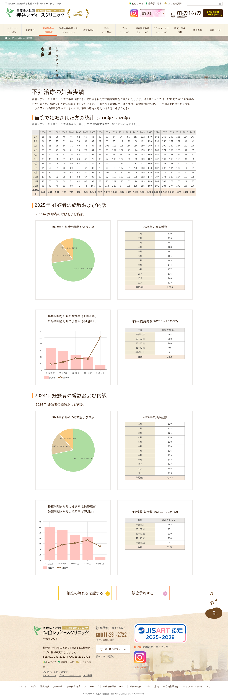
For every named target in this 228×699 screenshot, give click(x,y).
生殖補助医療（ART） (114, 686)
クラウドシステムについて (161, 30)
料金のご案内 (106, 30)
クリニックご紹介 (27, 686)
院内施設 (30, 30)
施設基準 (87, 675)
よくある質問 (175, 3)
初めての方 (137, 3)
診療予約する (143, 593)
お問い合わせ (61, 671)
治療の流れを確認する (85, 593)
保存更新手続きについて (142, 30)
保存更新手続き (171, 686)
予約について (124, 30)
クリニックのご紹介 (12, 30)
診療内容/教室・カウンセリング (68, 30)
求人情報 (47, 671)
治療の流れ (88, 30)
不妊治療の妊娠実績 (48, 30)
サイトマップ (49, 675)
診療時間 (181, 16)
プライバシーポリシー (70, 675)
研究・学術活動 (180, 30)
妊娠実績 (57, 686)
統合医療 (197, 30)
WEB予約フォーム (115, 649)
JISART (138, 646)
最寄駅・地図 (155, 3)
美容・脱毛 (215, 30)
